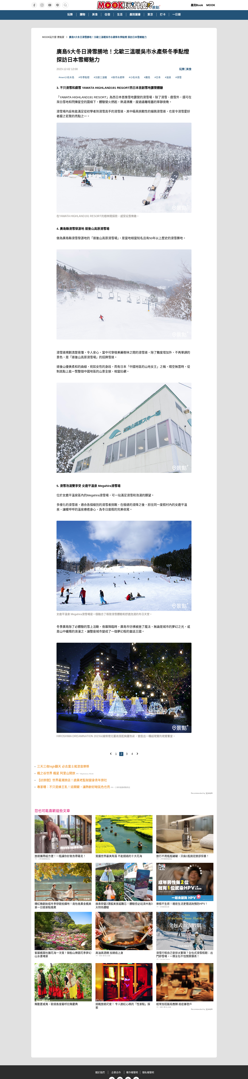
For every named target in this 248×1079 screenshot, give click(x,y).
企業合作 (116, 1072)
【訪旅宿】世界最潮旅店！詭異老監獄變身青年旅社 (72, 780)
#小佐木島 (134, 77)
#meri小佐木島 (66, 77)
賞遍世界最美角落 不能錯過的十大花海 (118, 856)
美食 (188, 69)
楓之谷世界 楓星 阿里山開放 (56, 773)
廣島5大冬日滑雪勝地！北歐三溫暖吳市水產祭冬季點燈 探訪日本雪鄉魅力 (108, 37)
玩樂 (182, 69)
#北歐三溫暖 (100, 77)
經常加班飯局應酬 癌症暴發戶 (174, 1004)
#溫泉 (168, 77)
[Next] (137, 754)
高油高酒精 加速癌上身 (109, 952)
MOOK (210, 5)
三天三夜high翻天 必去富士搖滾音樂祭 (63, 766)
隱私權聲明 (148, 1072)
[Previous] (111, 754)
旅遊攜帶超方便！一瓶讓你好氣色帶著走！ (60, 856)
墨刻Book (197, 5)
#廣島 (147, 77)
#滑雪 (178, 77)
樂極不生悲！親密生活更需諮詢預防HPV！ (182, 903)
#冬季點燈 (84, 77)
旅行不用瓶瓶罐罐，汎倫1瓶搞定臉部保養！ (182, 856)
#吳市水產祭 (118, 77)
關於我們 (100, 1072)
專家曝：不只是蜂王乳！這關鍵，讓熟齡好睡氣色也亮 (73, 787)
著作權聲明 (132, 1072)
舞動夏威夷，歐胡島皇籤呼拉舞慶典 (56, 1004)
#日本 (158, 77)
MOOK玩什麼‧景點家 (53, 37)
